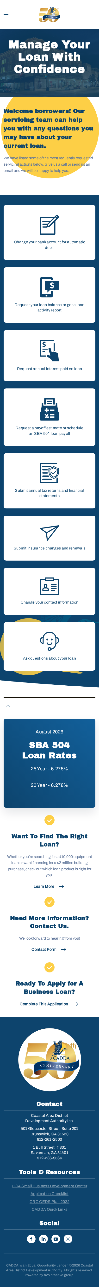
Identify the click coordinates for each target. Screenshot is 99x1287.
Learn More (44, 886)
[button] (6, 14)
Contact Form (43, 949)
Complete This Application (44, 1004)
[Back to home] (49, 14)
